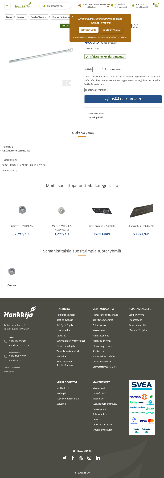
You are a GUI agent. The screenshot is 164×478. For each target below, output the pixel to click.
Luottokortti (99, 393)
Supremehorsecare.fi (68, 398)
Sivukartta (98, 351)
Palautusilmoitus (102, 340)
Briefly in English (65, 325)
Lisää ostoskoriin (125, 99)
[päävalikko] (7, 5)
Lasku (95, 419)
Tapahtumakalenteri (68, 351)
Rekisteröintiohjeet (103, 320)
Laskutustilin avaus (103, 424)
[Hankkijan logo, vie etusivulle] (24, 5)
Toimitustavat (100, 325)
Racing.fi (61, 393)
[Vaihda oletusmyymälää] (108, 5)
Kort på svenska (65, 320)
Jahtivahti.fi (63, 388)
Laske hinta (115, 69)
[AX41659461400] (41, 56)
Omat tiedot (135, 320)
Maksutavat (99, 330)
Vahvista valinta (88, 30)
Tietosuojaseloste (102, 361)
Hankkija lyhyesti (66, 314)
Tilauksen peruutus (103, 346)
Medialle (61, 356)
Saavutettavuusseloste (105, 367)
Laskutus (61, 335)
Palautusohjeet (101, 335)
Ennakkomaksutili (102, 430)
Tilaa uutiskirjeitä (138, 330)
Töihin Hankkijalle (66, 346)
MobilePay (98, 398)
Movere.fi (61, 403)
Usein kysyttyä (136, 314)
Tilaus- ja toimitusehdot (105, 314)
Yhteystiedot (63, 330)
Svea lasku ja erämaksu (105, 403)
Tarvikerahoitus (101, 409)
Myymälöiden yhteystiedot (71, 340)
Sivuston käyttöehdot (104, 356)
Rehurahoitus (100, 414)
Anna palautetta (137, 325)
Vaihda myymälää (111, 30)
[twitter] (65, 458)
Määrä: (88, 69)
